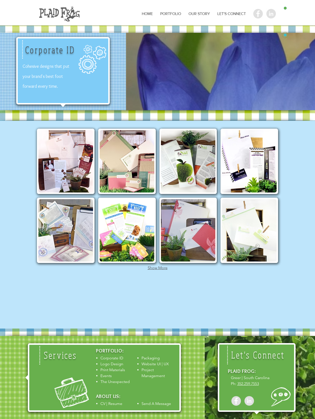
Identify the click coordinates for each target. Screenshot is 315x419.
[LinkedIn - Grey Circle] (249, 401)
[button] (171, 13)
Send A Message (156, 403)
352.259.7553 (248, 383)
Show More (158, 267)
